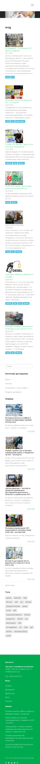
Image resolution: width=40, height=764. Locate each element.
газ (26, 619)
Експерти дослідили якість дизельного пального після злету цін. (17, 563)
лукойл (18, 251)
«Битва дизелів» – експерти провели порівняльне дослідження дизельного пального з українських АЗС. (18, 491)
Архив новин (10, 585)
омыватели (10, 619)
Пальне (8, 379)
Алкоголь (8, 384)
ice (20, 627)
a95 (14, 610)
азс (13, 77)
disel (26, 627)
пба (19, 623)
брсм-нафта (20, 121)
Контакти (8, 701)
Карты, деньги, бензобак (14, 225)
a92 (13, 353)
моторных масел (20, 631)
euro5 (8, 636)
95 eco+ (21, 163)
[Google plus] (17, 763)
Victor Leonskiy (29, 758)
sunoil (8, 610)
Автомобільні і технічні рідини (16, 388)
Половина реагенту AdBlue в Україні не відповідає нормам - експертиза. (19, 420)
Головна (8, 686)
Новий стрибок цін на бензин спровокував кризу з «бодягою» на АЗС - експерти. (19, 452)
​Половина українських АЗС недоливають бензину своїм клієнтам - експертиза (18, 530)
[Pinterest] (14, 763)
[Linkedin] (11, 763)
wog (7, 77)
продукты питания (13, 606)
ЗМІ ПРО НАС (10, 693)
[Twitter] (8, 763)
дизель (8, 163)
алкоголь (17, 598)
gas (31, 627)
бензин (18, 353)
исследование (11, 627)
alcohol (9, 631)
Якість (7, 697)
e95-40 (19, 619)
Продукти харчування (13, 392)
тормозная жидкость (14, 615)
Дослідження (9, 690)
